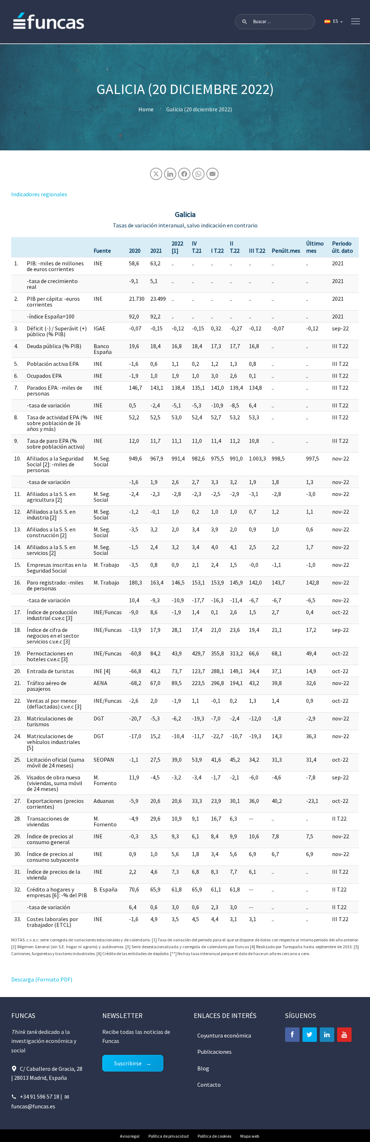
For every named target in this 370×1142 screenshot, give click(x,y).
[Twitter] (309, 1034)
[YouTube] (344, 1034)
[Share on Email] (212, 174)
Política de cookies (214, 1136)
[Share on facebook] (184, 174)
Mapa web (249, 1136)
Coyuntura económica (224, 1035)
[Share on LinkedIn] (170, 174)
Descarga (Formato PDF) (41, 979)
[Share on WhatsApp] (198, 174)
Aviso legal (129, 1136)
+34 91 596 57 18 (39, 1096)
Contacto (209, 1084)
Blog (203, 1068)
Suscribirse (128, 1063)
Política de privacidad (169, 1136)
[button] (244, 21)
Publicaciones (214, 1051)
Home (146, 109)
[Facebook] (292, 1034)
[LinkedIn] (327, 1034)
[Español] (333, 22)
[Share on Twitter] (156, 174)
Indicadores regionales (39, 194)
